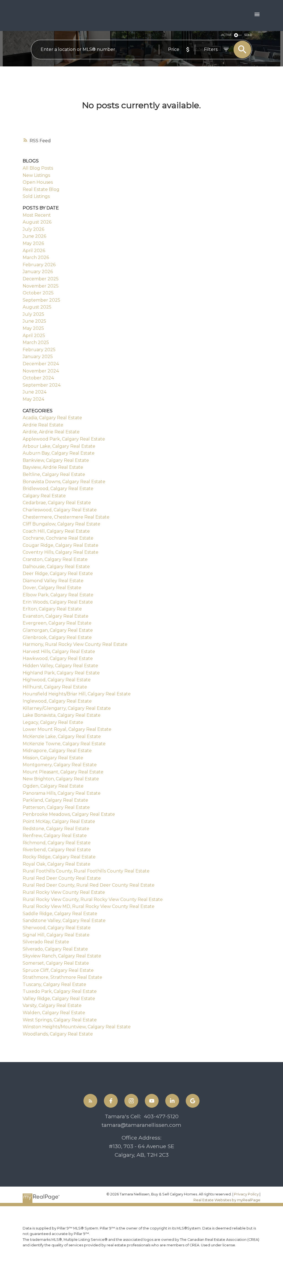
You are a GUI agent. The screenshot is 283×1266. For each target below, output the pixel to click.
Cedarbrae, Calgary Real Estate (57, 502)
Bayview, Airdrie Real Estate (53, 467)
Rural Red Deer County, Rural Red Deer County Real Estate (88, 885)
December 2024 (41, 363)
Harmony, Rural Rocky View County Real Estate (75, 644)
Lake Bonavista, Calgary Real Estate (62, 715)
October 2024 (38, 377)
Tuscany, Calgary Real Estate (54, 984)
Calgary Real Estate (44, 495)
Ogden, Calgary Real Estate (53, 786)
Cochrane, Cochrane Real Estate (58, 538)
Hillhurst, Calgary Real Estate (55, 687)
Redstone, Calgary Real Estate (56, 828)
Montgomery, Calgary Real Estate (60, 764)
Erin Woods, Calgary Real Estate (58, 602)
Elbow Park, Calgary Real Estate (58, 594)
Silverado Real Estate (46, 941)
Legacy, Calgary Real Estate (53, 722)
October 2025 (38, 293)
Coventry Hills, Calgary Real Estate (60, 552)
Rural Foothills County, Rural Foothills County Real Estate (86, 871)
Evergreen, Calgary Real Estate (57, 623)
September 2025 (41, 300)
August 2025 (37, 307)
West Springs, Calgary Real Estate (60, 1019)
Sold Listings (36, 196)
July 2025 (33, 314)
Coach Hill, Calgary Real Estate (56, 531)
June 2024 (34, 392)
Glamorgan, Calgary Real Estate (58, 630)
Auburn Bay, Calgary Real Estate (59, 453)
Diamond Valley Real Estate (53, 580)
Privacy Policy (246, 1194)
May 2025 (33, 328)
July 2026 (33, 229)
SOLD (248, 35)
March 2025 (36, 342)
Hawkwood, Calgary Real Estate (58, 658)
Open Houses (38, 182)
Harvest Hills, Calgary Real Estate (59, 651)
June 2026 (34, 236)
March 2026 (36, 257)
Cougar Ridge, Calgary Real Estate (60, 545)
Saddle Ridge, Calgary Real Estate (60, 913)
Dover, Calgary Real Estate (52, 587)
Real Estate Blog (41, 189)
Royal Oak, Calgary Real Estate (56, 864)
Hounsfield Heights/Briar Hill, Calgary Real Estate (77, 694)
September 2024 (42, 385)
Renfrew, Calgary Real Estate (55, 835)
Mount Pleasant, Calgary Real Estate (63, 772)
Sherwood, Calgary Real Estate (57, 927)
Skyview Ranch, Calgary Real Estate (62, 956)
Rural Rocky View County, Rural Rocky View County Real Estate (93, 899)
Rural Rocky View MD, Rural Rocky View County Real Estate (88, 906)
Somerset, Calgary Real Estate (56, 963)
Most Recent (37, 215)
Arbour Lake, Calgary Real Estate (59, 446)
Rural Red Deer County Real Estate (62, 878)
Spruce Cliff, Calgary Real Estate (58, 970)
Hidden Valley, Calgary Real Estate (60, 665)
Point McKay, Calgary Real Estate (59, 821)
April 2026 (34, 250)
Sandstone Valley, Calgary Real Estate (64, 920)
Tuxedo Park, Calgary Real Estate (60, 991)
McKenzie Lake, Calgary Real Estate (62, 736)
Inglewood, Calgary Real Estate (57, 701)
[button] (90, 1101)
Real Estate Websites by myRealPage (226, 1200)
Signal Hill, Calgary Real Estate (56, 935)
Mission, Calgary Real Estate (53, 757)
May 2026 (33, 243)
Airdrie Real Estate (43, 425)
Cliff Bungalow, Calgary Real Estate (61, 524)
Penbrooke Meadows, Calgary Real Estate (69, 814)
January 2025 (38, 356)
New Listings (36, 175)
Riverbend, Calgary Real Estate (57, 849)
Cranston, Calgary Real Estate (55, 559)
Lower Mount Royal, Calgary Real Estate (67, 729)
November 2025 (41, 286)
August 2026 (37, 222)
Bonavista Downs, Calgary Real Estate (64, 481)
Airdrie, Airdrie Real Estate (51, 431)
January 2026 (38, 271)
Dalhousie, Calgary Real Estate (56, 566)
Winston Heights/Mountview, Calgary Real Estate (77, 1026)
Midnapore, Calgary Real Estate (57, 750)
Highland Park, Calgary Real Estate (61, 672)
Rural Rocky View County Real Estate (64, 892)
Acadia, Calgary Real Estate (52, 417)
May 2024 (33, 399)
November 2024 (41, 371)
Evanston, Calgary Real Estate (55, 616)
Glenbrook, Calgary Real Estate (57, 637)
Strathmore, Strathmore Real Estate (62, 977)
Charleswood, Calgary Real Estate (60, 509)
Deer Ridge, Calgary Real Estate (58, 573)
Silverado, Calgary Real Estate (55, 949)
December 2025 (41, 278)
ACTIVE (226, 35)
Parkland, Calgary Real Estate (55, 800)
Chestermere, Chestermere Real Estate (66, 517)
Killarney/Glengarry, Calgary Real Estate (67, 708)
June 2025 (34, 321)
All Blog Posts (38, 168)
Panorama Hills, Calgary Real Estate (62, 793)
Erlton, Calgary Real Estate (52, 609)
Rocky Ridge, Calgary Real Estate (59, 856)
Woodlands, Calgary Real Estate (58, 1034)
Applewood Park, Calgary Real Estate (64, 439)
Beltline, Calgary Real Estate (54, 474)
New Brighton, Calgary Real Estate (61, 778)
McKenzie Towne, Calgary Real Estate (64, 743)
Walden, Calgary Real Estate (54, 1012)
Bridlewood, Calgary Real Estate (58, 488)
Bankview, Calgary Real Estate (56, 460)
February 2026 (39, 264)
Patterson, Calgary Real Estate (56, 807)
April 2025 (34, 335)
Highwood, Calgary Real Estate (57, 679)
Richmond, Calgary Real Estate (57, 842)
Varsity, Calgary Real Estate (52, 1005)
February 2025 (39, 349)
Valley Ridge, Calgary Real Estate (59, 998)
